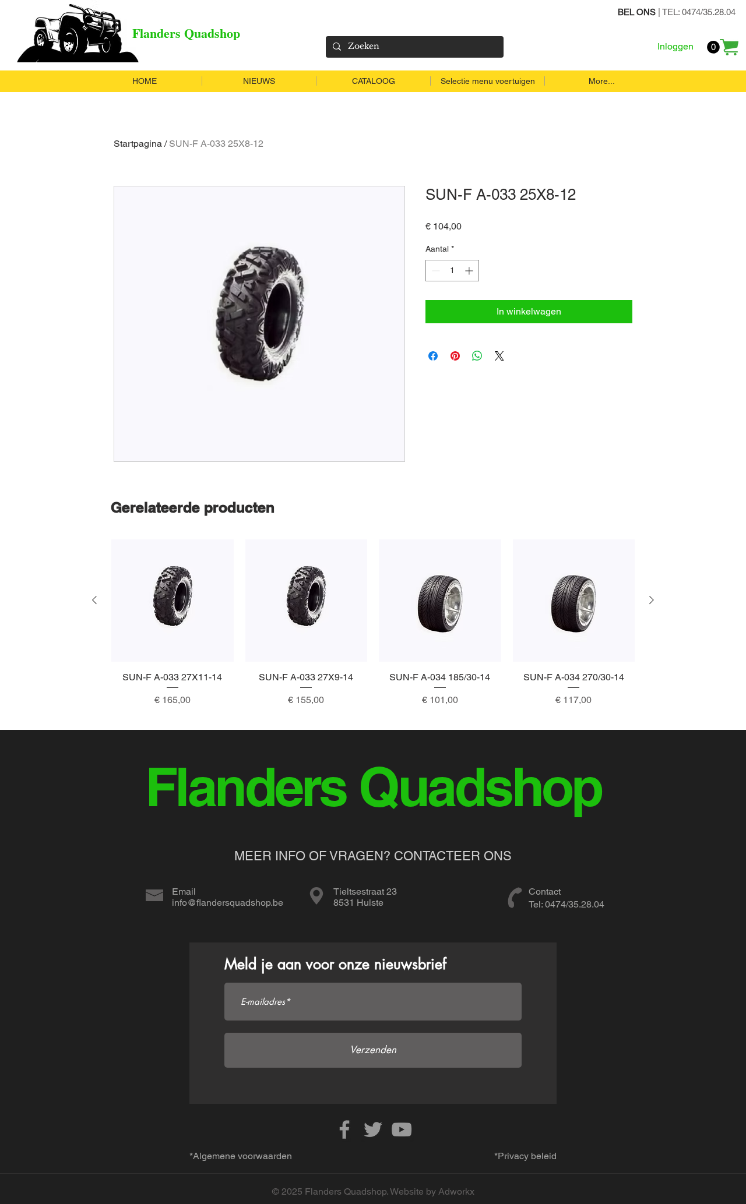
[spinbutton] (452, 270)
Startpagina (138, 143)
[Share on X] (499, 356)
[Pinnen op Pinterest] (455, 356)
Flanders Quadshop (186, 33)
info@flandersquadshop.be (227, 902)
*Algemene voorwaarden (240, 1155)
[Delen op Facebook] (433, 356)
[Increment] (470, 270)
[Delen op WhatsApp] (477, 356)
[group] (373, 630)
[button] (713, 47)
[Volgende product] (652, 600)
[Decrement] (434, 270)
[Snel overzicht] (172, 600)
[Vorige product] (94, 600)
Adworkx (456, 1191)
